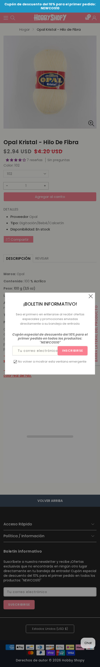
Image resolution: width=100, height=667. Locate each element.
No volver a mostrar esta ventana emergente (52, 361)
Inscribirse (72, 350)
